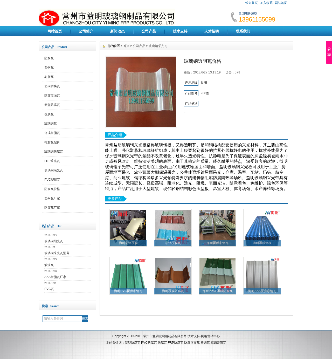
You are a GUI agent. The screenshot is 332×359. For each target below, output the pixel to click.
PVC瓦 (49, 289)
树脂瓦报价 (52, 142)
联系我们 (243, 31)
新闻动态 (117, 31)
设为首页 (251, 3)
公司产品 (149, 31)
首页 (126, 46)
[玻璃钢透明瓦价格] (141, 92)
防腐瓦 (49, 58)
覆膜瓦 (49, 114)
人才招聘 (211, 31)
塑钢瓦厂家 (52, 198)
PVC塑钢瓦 (52, 179)
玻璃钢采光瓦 (53, 170)
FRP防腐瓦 (175, 342)
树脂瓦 (49, 77)
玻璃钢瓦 (50, 123)
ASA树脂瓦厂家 (55, 277)
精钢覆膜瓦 (218, 342)
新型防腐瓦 (52, 105)
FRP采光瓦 (52, 161)
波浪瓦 (49, 265)
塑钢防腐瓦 (52, 86)
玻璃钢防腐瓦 (53, 151)
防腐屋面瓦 (52, 95)
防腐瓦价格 (52, 189)
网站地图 (281, 3)
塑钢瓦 (49, 67)
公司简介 (86, 31)
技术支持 (180, 31)
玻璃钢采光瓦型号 (56, 253)
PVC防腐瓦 (149, 342)
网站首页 (54, 31)
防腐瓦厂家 (52, 207)
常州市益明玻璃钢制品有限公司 (165, 336)
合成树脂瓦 (52, 133)
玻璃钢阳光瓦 (53, 241)
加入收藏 (266, 3)
